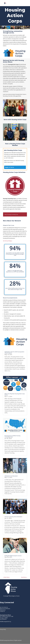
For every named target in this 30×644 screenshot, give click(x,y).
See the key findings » (7, 241)
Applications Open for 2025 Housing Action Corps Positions (14, 352)
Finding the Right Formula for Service (13, 555)
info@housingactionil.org (5, 621)
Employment (2, 610)
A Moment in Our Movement (11, 476)
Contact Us (2, 611)
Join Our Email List (4, 607)
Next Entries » (24, 577)
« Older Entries (6, 577)
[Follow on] (19, 635)
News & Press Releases (5, 608)
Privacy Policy (3, 629)
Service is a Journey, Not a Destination (13, 516)
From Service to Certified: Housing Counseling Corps (12, 436)
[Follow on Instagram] (16, 635)
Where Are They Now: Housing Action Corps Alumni (15, 394)
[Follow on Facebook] (10, 635)
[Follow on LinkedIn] (13, 635)
